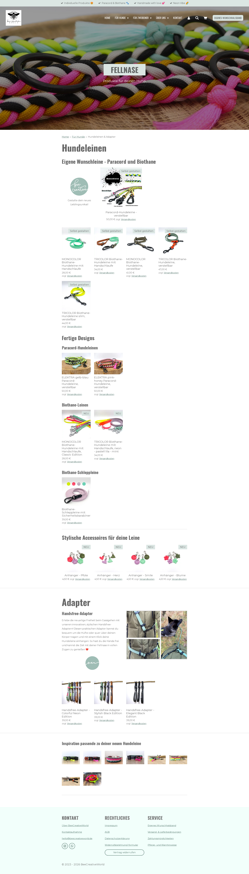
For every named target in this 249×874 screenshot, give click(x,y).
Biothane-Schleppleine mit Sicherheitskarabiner (76, 512)
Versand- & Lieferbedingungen (164, 832)
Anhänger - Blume (173, 575)
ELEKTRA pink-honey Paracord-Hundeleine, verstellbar (105, 382)
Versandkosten (128, 219)
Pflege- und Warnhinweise (162, 845)
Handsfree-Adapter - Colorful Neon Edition (76, 713)
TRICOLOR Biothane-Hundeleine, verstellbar (173, 262)
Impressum (111, 825)
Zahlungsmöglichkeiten (161, 838)
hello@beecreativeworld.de (77, 838)
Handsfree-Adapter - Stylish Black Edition (108, 711)
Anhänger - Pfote (76, 575)
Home (65, 136)
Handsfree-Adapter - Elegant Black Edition (140, 713)
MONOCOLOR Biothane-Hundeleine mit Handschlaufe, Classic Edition (72, 448)
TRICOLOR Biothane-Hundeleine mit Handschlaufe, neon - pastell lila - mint (108, 446)
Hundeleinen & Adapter (102, 136)
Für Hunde (78, 136)
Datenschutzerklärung (117, 838)
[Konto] (188, 18)
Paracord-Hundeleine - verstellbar (121, 214)
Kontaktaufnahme (72, 832)
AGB (107, 832)
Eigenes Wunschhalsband (162, 825)
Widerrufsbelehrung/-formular (121, 845)
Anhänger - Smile (141, 575)
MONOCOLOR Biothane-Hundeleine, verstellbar (135, 263)
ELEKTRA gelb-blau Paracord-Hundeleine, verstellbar (75, 382)
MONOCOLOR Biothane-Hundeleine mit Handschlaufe (72, 263)
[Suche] (197, 18)
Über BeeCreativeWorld (75, 825)
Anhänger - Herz (108, 575)
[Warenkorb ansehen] (205, 18)
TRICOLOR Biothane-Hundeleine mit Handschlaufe (108, 262)
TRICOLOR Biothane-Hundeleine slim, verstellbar (76, 316)
